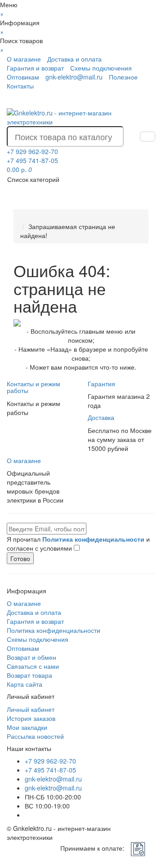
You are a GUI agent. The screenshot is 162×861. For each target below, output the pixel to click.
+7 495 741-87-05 (50, 769)
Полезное (123, 76)
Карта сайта (24, 684)
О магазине (24, 58)
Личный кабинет (30, 709)
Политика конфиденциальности (53, 630)
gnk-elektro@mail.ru (74, 76)
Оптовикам (23, 76)
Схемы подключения (101, 67)
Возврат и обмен (31, 657)
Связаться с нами (33, 666)
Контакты (20, 85)
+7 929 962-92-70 (50, 760)
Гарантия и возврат (35, 67)
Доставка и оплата (74, 58)
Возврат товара (29, 675)
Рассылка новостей (35, 736)
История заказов (31, 718)
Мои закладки (27, 727)
